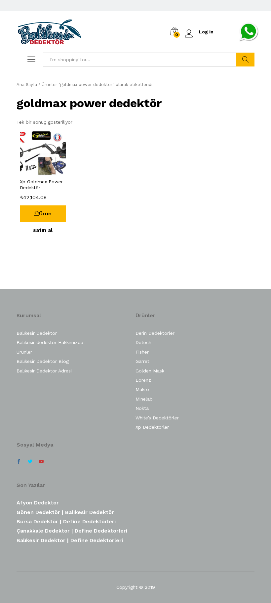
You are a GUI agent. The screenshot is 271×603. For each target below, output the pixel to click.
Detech (143, 342)
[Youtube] (41, 461)
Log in (206, 31)
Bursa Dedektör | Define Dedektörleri (66, 521)
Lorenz (143, 380)
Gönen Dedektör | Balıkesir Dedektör (65, 512)
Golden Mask (150, 370)
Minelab (144, 399)
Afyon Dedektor (38, 502)
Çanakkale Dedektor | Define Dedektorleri (72, 531)
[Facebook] (18, 461)
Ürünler (24, 352)
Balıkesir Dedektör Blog (43, 361)
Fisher (142, 352)
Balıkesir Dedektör (37, 333)
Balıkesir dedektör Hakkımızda (50, 342)
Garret (142, 361)
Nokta (142, 408)
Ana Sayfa (27, 84)
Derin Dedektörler (155, 333)
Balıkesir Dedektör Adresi (44, 370)
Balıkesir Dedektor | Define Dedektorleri (70, 540)
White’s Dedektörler (157, 417)
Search (245, 59)
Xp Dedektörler (152, 427)
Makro (142, 389)
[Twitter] (30, 461)
